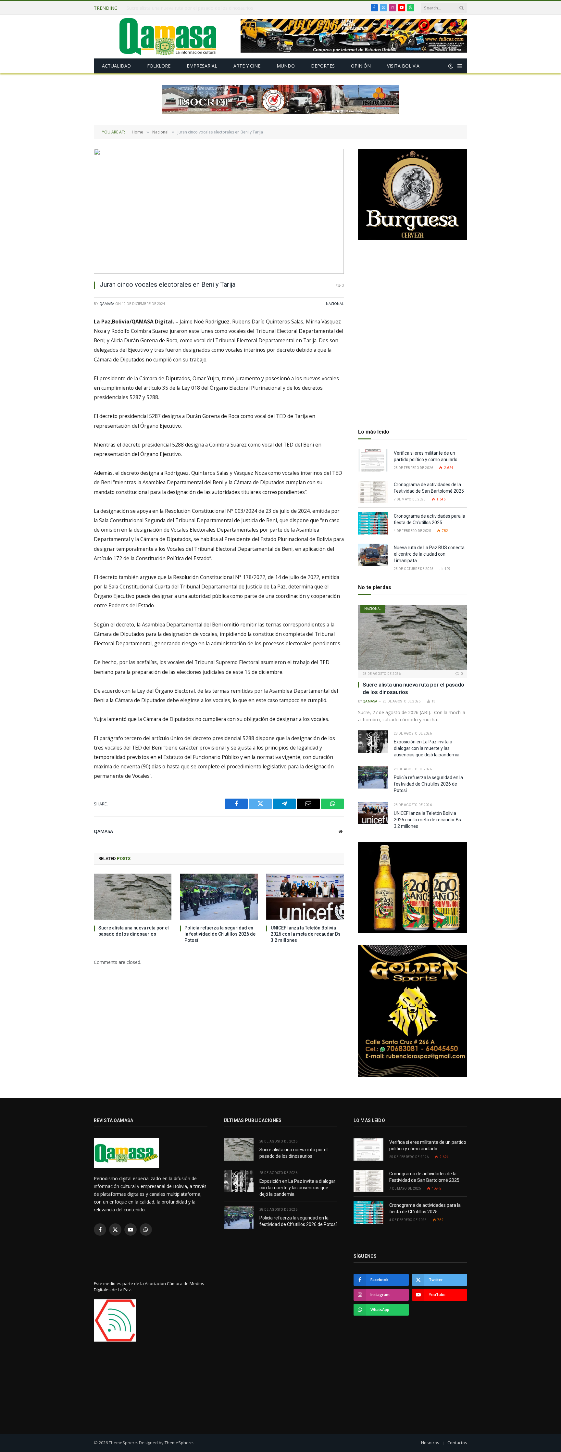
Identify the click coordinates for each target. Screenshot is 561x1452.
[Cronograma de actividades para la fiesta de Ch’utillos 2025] (373, 523)
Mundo (286, 66)
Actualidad (116, 66)
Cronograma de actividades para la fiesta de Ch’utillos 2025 (429, 519)
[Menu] (459, 66)
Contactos (457, 1443)
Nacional (335, 303)
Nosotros (430, 1443)
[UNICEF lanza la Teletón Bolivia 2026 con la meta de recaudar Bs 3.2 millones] (305, 897)
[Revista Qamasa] (168, 36)
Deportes (323, 66)
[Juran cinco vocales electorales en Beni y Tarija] (219, 211)
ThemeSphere (179, 1443)
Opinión (361, 66)
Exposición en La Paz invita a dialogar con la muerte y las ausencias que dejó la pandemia (200, 8)
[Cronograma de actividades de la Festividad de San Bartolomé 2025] (373, 492)
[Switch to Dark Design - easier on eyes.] (451, 66)
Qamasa (106, 303)
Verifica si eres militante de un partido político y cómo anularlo (425, 456)
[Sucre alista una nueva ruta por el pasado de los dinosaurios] (132, 897)
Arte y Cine (246, 66)
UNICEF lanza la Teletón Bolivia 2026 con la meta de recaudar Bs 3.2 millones (306, 934)
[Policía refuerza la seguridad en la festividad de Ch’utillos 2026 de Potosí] (218, 897)
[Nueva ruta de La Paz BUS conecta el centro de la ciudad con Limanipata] (373, 555)
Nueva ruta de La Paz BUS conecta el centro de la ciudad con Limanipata (429, 554)
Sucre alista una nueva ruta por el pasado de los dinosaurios (133, 931)
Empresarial (202, 66)
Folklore (158, 66)
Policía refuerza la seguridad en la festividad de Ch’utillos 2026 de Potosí (220, 934)
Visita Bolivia (403, 66)
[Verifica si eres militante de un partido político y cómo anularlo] (373, 460)
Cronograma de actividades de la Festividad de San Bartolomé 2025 (429, 488)
